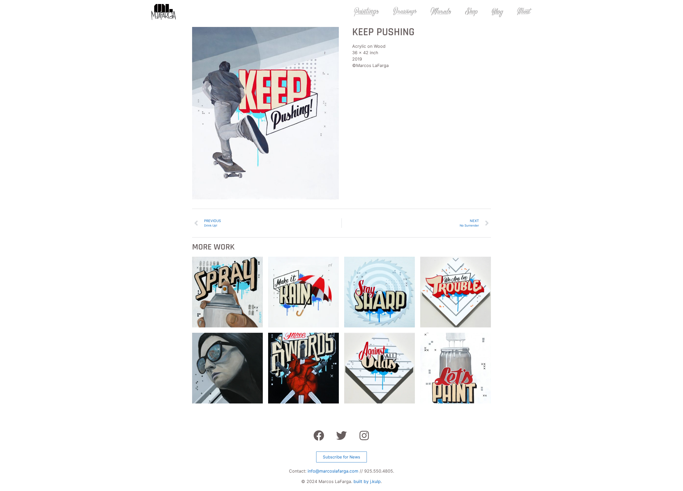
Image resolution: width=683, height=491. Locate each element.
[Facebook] (318, 435)
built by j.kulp (367, 481)
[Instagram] (364, 435)
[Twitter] (341, 435)
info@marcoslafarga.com (333, 471)
